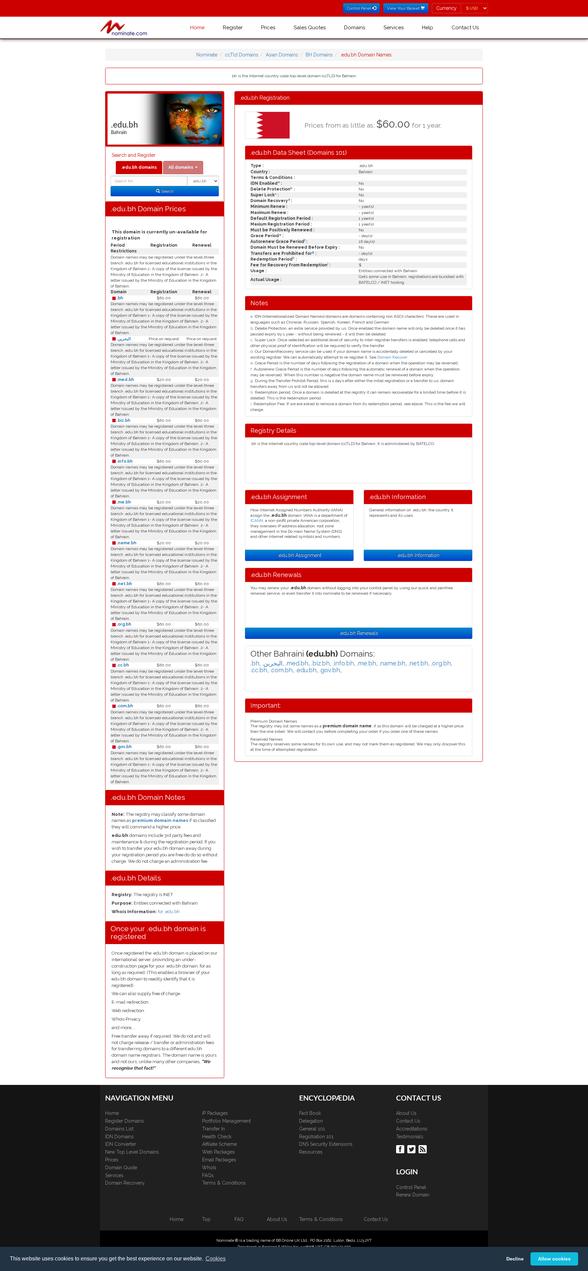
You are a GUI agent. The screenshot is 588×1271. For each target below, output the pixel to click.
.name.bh (126, 543)
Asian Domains (282, 54)
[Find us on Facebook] (401, 1149)
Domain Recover (392, 357)
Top (206, 1219)
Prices (268, 27)
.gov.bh (124, 746)
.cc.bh (122, 665)
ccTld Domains (241, 54)
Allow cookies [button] (554, 1258)
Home (197, 27)
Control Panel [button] (359, 8)
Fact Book (310, 1113)
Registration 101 (316, 1136)
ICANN (256, 520)
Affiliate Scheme (219, 1144)
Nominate (206, 54)
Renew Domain (412, 1195)
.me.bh (123, 502)
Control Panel (411, 1187)
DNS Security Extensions (326, 1144)
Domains (354, 27)
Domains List (119, 1129)
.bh (119, 298)
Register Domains (124, 1121)
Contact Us (465, 27)
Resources (311, 1152)
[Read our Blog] (423, 1149)
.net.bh (124, 583)
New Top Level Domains (132, 1152)
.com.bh (124, 706)
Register (233, 27)
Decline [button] (515, 1258)
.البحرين (123, 338)
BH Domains (319, 54)
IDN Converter (120, 1144)
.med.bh (125, 379)
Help (427, 27)
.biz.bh (123, 420)
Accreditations (411, 1129)
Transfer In (213, 1129)
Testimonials (409, 1136)
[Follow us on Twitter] (412, 1149)
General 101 (312, 1129)
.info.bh (124, 461)
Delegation (311, 1121)
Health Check (216, 1136)
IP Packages (215, 1113)
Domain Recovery (125, 1183)
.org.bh (123, 624)
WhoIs (209, 1167)
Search (167, 191)
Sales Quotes (310, 27)
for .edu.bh (169, 911)
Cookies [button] (216, 1258)
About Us (406, 1113)
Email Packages (219, 1159)
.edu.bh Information (418, 555)
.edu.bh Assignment (299, 555)
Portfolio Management (226, 1121)
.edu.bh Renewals (358, 633)
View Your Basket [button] (404, 8)
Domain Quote (121, 1167)
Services (393, 27)
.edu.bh (306, 670)
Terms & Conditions (224, 1183)
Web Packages (218, 1152)
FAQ (239, 1219)
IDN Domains (119, 1136)
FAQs (208, 1175)
